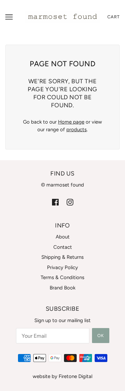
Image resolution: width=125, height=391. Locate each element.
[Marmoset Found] (62, 17)
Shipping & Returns (62, 257)
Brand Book (62, 288)
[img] (55, 202)
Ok (100, 335)
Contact (62, 247)
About (63, 237)
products (76, 130)
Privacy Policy (62, 267)
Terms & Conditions (62, 277)
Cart (113, 16)
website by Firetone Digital (62, 376)
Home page (71, 122)
